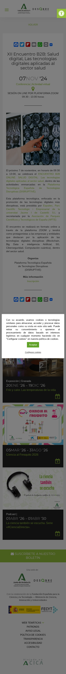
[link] (61, 13)
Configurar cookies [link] (33, 352)
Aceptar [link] (33, 344)
